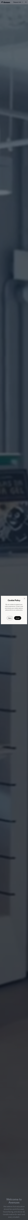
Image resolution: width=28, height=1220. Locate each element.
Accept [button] (18, 618)
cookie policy (18, 610)
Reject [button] (10, 618)
